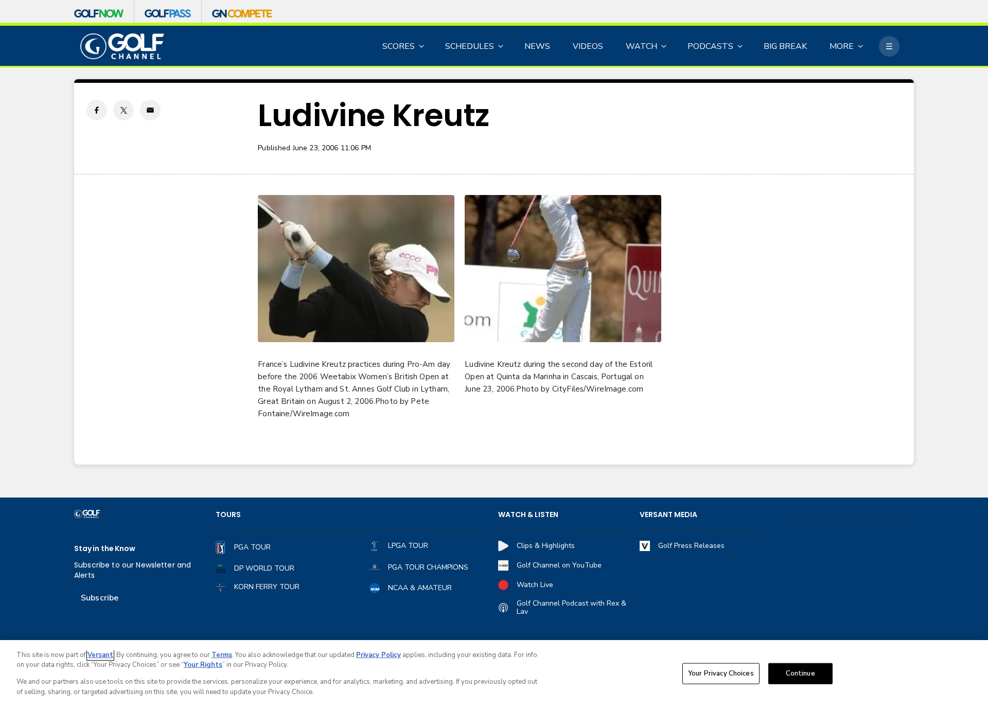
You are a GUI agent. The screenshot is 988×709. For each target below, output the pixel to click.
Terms (221, 655)
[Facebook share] (96, 110)
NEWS (537, 46)
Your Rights (203, 664)
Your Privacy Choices (721, 673)
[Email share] (150, 110)
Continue (800, 673)
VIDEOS (588, 46)
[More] (889, 46)
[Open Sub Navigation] (422, 46)
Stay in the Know (104, 549)
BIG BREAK (785, 46)
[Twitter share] (123, 110)
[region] (494, 674)
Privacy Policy (378, 655)
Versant (100, 655)
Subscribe (99, 598)
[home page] (122, 46)
